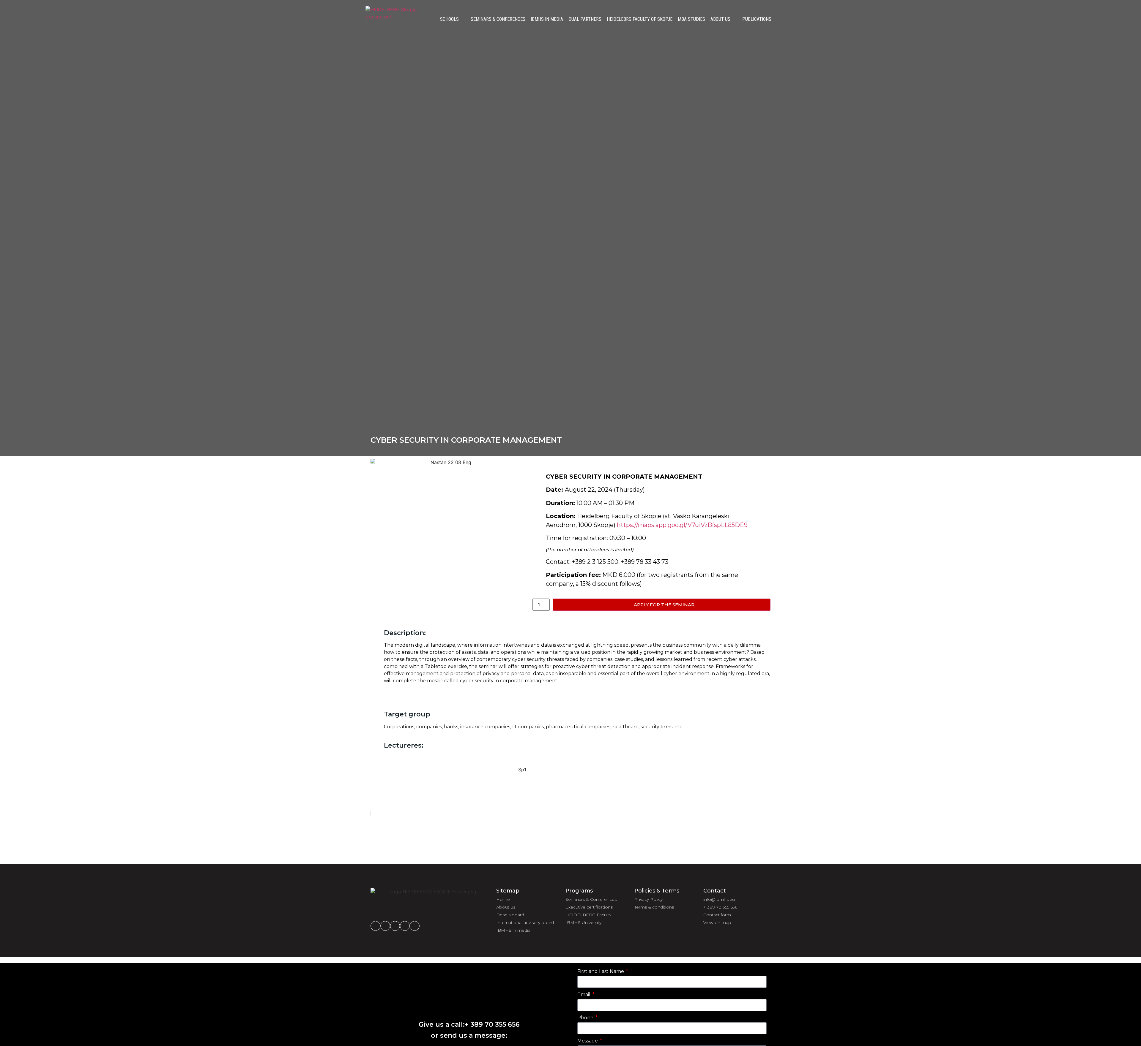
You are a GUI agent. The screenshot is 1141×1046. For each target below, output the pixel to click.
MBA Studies (691, 19)
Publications (756, 19)
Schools (449, 19)
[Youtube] (415, 926)
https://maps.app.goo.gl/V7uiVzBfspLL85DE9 (682, 524)
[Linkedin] (395, 926)
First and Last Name (601, 971)
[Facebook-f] (375, 926)
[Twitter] (405, 926)
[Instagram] (385, 926)
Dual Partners (584, 19)
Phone (586, 1017)
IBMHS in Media (547, 19)
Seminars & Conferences (498, 19)
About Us (720, 19)
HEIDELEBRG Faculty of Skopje (639, 19)
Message (588, 1041)
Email (584, 994)
